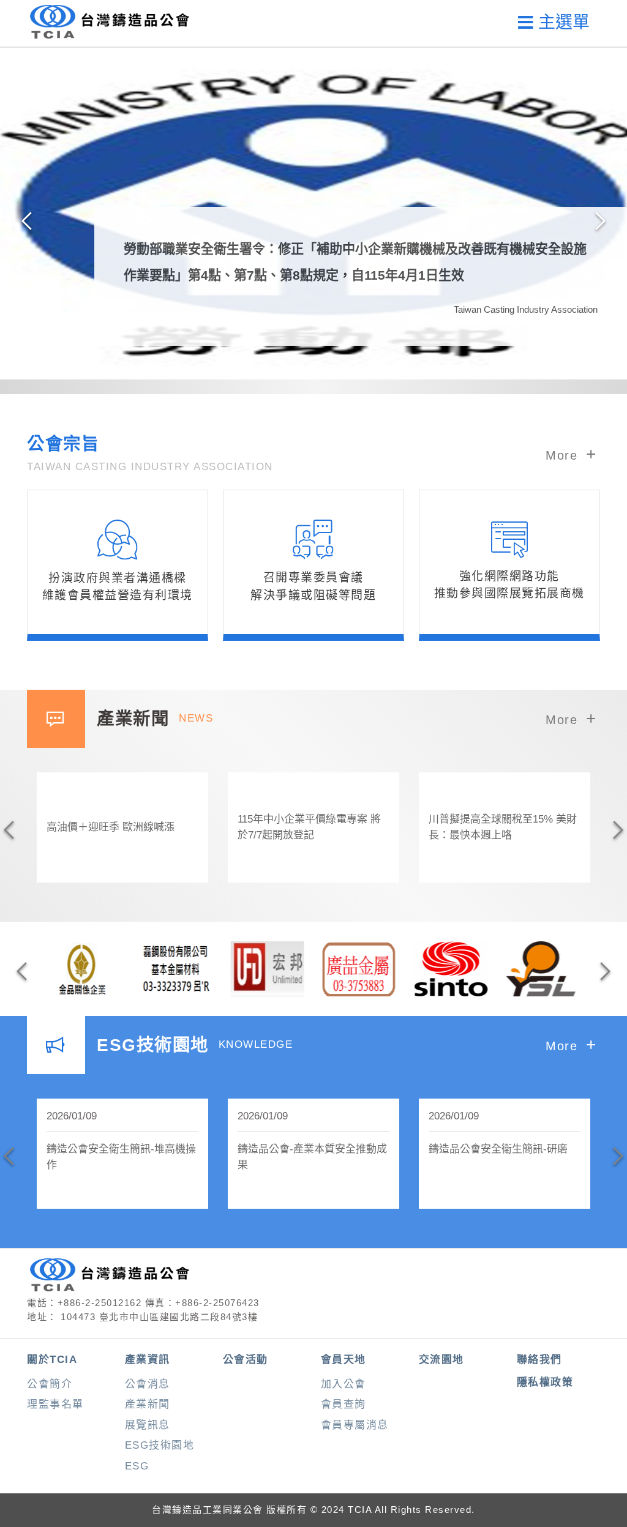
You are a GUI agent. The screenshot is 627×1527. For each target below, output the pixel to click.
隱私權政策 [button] (545, 1382)
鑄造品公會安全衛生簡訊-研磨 (498, 1149)
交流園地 (441, 1359)
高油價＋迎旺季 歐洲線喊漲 (111, 827)
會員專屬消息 (355, 1425)
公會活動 (245, 1359)
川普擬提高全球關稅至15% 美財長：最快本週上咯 (503, 827)
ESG (137, 1466)
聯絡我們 (539, 1359)
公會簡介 (49, 1384)
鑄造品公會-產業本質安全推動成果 (312, 1157)
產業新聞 (147, 1404)
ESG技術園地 (160, 1445)
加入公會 (343, 1384)
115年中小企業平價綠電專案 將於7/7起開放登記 (309, 827)
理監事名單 (55, 1404)
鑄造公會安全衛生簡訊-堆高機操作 (121, 1157)
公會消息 (147, 1384)
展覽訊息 (147, 1425)
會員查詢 (343, 1404)
